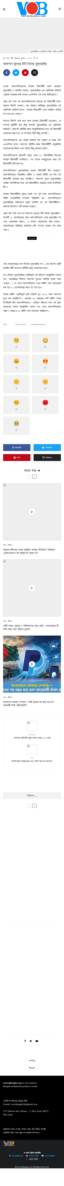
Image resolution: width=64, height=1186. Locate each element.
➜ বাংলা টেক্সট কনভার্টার (32, 1153)
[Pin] (25, 72)
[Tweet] (15, 72)
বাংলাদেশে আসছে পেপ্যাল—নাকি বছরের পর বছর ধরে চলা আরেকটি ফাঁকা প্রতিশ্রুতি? (28, 703)
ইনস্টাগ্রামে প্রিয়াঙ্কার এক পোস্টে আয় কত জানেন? (32, 759)
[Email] (34, 72)
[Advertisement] (26, 982)
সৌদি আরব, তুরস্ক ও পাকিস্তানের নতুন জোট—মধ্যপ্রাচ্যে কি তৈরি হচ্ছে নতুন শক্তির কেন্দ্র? (31, 627)
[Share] (6, 72)
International (39, 324)
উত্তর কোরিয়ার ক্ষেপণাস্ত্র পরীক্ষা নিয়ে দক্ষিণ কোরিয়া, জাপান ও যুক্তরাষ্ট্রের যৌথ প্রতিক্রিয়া (39, 902)
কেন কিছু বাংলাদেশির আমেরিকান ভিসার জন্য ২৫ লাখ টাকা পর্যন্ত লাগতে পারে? (39, 916)
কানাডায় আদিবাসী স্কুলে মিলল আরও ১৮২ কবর (41, 249)
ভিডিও (10, 545)
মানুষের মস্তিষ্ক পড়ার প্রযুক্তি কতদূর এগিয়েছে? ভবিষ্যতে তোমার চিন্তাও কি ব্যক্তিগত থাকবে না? (29, 551)
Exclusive (21, 324)
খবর (7, 58)
